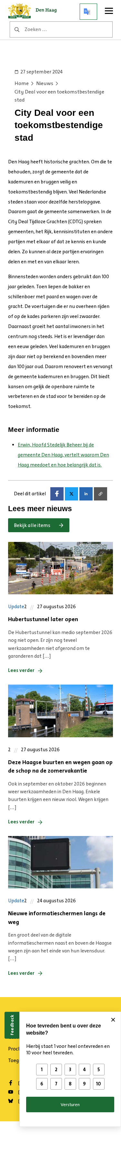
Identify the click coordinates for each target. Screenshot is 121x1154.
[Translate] (88, 12)
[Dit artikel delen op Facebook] (57, 493)
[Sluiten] (113, 1020)
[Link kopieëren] (100, 493)
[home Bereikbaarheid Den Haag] (34, 11)
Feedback (12, 1025)
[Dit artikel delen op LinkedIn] (86, 493)
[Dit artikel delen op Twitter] (71, 493)
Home (22, 83)
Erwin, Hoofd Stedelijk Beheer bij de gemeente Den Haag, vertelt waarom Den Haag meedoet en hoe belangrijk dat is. (63, 455)
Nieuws (44, 83)
